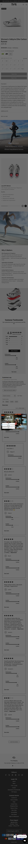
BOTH (8, 427)
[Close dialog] (25, 414)
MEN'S (8, 423)
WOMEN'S (8, 425)
